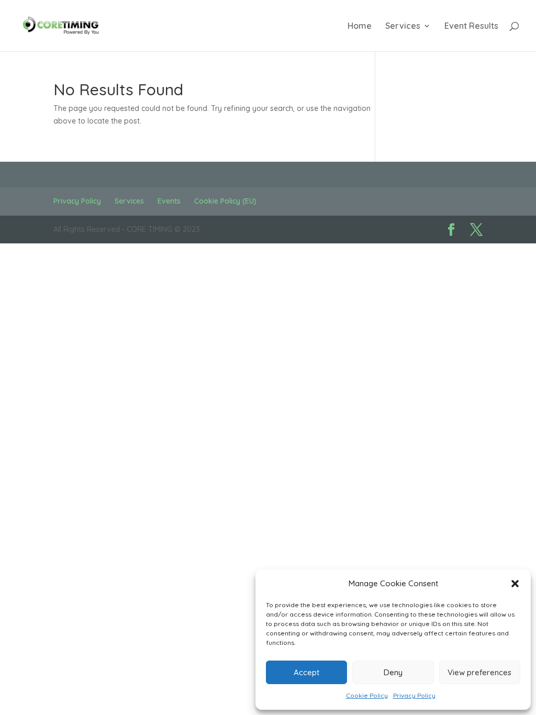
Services (402, 26)
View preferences (479, 672)
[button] (515, 583)
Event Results (471, 26)
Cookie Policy (367, 695)
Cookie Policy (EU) (225, 201)
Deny (393, 672)
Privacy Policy (414, 695)
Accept (306, 672)
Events (169, 201)
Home (360, 26)
